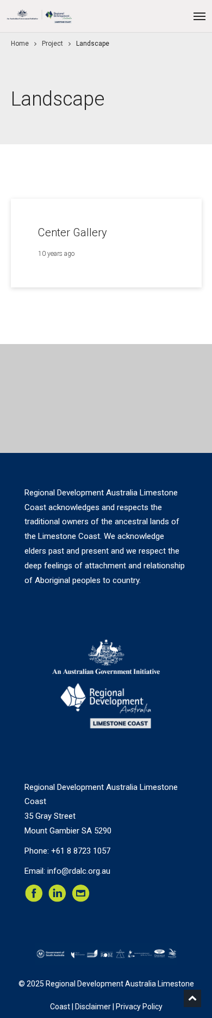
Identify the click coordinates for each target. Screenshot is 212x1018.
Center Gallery (72, 232)
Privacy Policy (139, 1006)
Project (52, 43)
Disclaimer (93, 1006)
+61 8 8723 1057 (80, 851)
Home (20, 43)
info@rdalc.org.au (78, 871)
